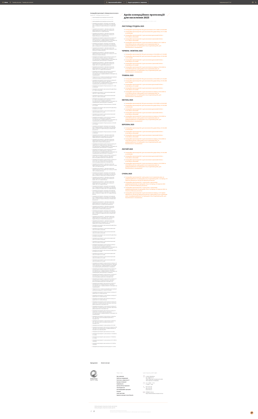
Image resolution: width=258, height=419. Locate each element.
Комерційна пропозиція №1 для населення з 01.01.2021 (103, 331)
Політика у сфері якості (123, 380)
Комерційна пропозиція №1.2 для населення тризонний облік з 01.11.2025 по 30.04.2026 (103, 96)
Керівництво (120, 383)
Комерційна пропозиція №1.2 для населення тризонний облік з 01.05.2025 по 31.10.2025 (103, 257)
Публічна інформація (122, 378)
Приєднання (93, 363)
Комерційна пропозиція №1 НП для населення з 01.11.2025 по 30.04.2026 (146, 29)
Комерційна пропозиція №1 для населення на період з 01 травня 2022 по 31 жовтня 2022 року (104, 299)
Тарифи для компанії (27, 2)
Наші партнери (121, 393)
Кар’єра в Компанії (121, 382)
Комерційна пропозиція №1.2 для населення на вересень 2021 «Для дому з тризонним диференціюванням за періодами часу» (104, 317)
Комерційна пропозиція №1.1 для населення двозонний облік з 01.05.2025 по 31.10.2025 (103, 254)
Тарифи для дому (16, 2)
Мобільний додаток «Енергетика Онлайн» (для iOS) (105, 407)
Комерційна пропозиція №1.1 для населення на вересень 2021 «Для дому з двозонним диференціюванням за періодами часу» (104, 322)
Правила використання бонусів (125, 395)
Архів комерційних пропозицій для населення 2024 (102, 21)
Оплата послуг (105, 363)
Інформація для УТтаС (225, 2)
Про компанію (120, 376)
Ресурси (119, 391)
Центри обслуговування (123, 385)
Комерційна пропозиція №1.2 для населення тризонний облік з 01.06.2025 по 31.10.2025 (103, 114)
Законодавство (121, 387)
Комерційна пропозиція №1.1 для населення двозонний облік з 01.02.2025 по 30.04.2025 (103, 229)
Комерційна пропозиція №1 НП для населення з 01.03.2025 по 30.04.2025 (146, 103)
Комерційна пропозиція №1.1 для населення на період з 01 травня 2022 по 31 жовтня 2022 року (104, 296)
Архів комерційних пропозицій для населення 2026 (102, 17)
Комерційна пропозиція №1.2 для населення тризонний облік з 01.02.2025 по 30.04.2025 (103, 232)
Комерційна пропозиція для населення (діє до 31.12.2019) (104, 346)
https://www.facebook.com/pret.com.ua (154, 393)
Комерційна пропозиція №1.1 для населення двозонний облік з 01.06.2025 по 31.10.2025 (103, 111)
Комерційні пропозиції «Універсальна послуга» (104, 13)
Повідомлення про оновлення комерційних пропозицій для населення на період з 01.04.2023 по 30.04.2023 (104, 77)
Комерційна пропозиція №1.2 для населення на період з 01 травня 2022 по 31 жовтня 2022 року (104, 293)
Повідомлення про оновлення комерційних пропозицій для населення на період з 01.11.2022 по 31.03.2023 (104, 289)
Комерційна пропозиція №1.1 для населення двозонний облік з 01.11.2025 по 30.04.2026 (103, 93)
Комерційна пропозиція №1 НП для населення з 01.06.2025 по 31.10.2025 (146, 54)
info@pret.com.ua (150, 392)
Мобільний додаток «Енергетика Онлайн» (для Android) (106, 406)
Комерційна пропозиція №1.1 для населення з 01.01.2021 (103, 325)
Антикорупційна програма (124, 389)
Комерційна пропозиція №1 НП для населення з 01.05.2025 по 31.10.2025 (146, 79)
